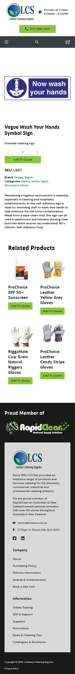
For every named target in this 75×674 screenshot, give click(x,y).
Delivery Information (27, 573)
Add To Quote (22, 159)
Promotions (21, 628)
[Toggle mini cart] (68, 42)
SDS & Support (23, 614)
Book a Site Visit (24, 587)
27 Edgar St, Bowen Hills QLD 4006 (38, 529)
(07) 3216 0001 (40, 29)
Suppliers (19, 621)
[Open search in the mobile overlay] (37, 42)
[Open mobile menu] (6, 42)
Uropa (18, 177)
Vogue (28, 177)
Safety (25, 181)
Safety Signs (39, 181)
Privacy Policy (12, 668)
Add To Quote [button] (52, 311)
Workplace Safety (17, 185)
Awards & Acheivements (29, 580)
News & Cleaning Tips (27, 635)
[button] (65, 60)
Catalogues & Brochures (29, 642)
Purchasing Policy (24, 566)
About (17, 559)
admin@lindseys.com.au (32, 522)
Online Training (23, 607)
